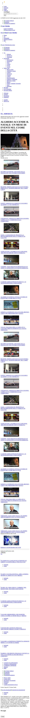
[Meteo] (4, 2)
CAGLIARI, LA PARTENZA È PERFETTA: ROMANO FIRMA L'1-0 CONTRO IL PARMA (15, 642)
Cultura (8, 64)
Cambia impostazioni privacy (11, 684)
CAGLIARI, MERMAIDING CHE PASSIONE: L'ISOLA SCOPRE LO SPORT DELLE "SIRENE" (14, 615)
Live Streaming (7, 89)
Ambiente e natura (11, 71)
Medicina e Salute (11, 80)
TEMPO (6, 100)
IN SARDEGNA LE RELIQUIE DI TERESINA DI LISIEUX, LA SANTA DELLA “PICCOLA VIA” (14, 561)
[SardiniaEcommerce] (9, 675)
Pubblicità (6, 97)
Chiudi (2, 716)
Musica (8, 82)
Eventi (8, 65)
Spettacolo (9, 61)
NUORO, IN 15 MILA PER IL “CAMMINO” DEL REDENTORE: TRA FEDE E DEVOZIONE (13, 588)
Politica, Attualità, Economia (14, 83)
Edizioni (9, 54)
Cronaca (9, 75)
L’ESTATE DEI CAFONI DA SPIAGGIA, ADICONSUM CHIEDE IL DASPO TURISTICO (13, 628)
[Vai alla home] (5, 32)
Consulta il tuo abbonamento (11, 662)
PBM (5, 668)
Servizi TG (9, 55)
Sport (8, 62)
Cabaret (9, 72)
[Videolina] (5, 26)
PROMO (6, 87)
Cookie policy (7, 679)
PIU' (5, 41)
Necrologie (6, 96)
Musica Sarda (10, 69)
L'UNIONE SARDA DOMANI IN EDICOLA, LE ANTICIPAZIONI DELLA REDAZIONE (13, 601)
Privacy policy (7, 677)
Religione (9, 86)
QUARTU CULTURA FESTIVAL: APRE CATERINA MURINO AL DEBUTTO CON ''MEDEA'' (14, 574)
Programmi (6, 38)
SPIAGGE (6, 101)
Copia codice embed (6, 151)
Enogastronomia (11, 78)
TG (4, 36)
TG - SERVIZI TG (7, 114)
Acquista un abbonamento (10, 664)
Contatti (6, 683)
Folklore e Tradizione (12, 79)
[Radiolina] (6, 22)
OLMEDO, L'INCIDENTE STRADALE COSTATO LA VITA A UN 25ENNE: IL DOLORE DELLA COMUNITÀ (15, 655)
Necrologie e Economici (9, 680)
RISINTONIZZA (8, 39)
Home (5, 35)
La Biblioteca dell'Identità (10, 665)
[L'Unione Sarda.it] (9, 20)
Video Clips (6, 68)
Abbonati (6, 93)
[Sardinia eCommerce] (9, 23)
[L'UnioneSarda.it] (9, 671)
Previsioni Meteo (8, 90)
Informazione (10, 60)
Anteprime (9, 57)
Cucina (8, 66)
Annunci (6, 94)
